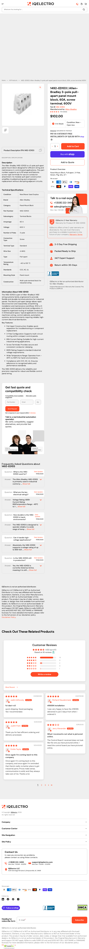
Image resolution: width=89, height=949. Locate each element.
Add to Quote (67, 162)
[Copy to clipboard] (40, 150)
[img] (11, 696)
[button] (2, 3)
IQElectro (14, 812)
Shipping (53, 131)
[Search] (84, 9)
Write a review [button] (44, 674)
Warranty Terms (75, 234)
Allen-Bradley (71, 109)
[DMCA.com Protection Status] (82, 909)
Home (4, 80)
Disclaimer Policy (9, 617)
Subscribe (79, 920)
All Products (13, 80)
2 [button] (41, 785)
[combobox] (44, 9)
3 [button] (45, 785)
